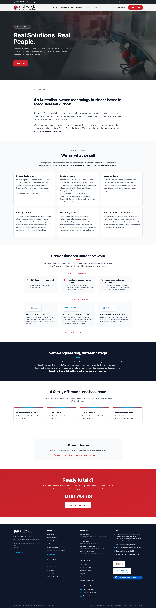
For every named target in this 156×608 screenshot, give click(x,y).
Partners (115, 2)
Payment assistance (103, 605)
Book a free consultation (78, 505)
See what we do (85, 570)
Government (51, 573)
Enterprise (50, 570)
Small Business (52, 564)
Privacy (93, 605)
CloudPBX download (90, 593)
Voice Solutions (52, 538)
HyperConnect (85, 534)
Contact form (95, 455)
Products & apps (85, 567)
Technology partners (87, 580)
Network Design (52, 547)
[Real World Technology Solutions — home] (24, 7)
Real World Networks (87, 551)
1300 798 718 (20, 2)
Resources (83, 564)
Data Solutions (52, 541)
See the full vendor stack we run (77, 333)
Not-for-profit (52, 567)
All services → (52, 554)
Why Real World (66, 7)
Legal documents (116, 605)
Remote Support (137, 2)
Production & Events (53, 576)
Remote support (88, 589)
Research (124, 2)
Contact (97, 7)
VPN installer (87, 596)
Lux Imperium (84, 541)
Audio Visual (51, 544)
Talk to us (21, 63)
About (106, 2)
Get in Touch (135, 7)
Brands (79, 7)
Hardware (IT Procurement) (56, 550)
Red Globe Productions (88, 546)
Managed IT (51, 534)
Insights (82, 574)
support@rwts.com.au (36, 2)
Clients (87, 7)
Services (54, 7)
